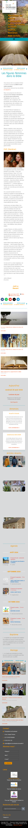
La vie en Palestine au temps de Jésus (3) (12, 349)
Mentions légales (17, 825)
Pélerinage (6, 564)
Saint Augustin (14, 402)
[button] (14, 39)
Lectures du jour (14, 394)
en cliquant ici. (7, 89)
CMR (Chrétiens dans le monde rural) (17, 581)
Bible (22, 294)
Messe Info (14, 787)
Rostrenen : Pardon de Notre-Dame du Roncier (12, 698)
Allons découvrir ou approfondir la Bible (11, 372)
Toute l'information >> (14, 427)
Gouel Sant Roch (15, 592)
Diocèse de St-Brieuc (14, 778)
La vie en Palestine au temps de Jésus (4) (12, 327)
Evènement (6, 613)
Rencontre (6, 584)
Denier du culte (14, 799)
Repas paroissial (15, 622)
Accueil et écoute (14, 413)
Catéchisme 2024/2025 (14, 435)
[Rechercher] (23, 808)
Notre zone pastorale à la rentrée (11, 677)
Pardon (5, 595)
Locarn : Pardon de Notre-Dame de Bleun (12, 720)
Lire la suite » (3, 330)
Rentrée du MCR (15, 611)
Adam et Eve (13, 295)
